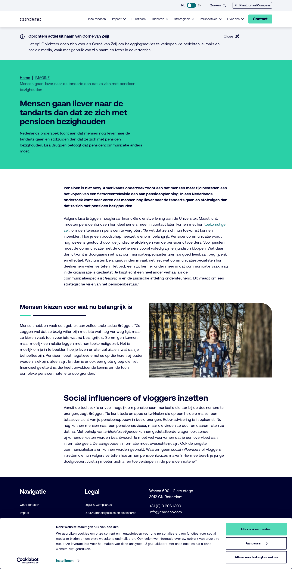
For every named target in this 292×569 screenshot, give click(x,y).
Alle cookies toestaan (256, 529)
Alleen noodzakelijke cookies (256, 557)
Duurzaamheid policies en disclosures (110, 513)
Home (25, 77)
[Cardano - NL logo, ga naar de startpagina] (30, 19)
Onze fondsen (96, 19)
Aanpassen (254, 543)
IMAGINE (42, 77)
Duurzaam (138, 19)
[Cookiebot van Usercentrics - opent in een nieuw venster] (27, 560)
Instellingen (65, 560)
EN (199, 5)
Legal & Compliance (98, 504)
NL (183, 5)
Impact (24, 513)
